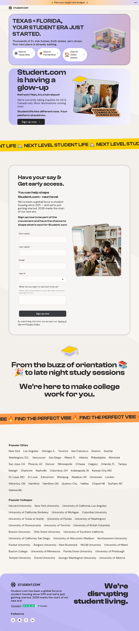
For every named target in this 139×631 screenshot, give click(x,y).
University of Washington (90, 518)
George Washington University (77, 557)
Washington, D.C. (19, 457)
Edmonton (47, 477)
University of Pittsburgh (109, 551)
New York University (47, 505)
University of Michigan (65, 512)
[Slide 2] (136, 2)
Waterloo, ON (17, 483)
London (109, 477)
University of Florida (59, 518)
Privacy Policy (33, 324)
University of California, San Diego (29, 538)
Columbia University (94, 512)
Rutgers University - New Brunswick (56, 544)
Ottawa (80, 464)
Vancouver (39, 457)
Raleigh (13, 470)
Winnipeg (63, 477)
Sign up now (29, 122)
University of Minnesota (45, 551)
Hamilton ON (50, 483)
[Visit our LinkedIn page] (32, 620)
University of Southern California (83, 531)
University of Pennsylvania (25, 525)
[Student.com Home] (19, 7)
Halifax (85, 483)
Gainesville (15, 490)
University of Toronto (57, 525)
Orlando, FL (108, 464)
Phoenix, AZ (35, 464)
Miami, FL (70, 457)
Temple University (20, 557)
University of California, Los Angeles (84, 505)
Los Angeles (30, 451)
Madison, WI (79, 477)
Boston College (18, 551)
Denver (50, 464)
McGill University (91, 544)
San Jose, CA (17, 464)
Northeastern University (112, 538)
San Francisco (79, 451)
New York (14, 451)
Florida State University (77, 551)
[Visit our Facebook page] (26, 620)
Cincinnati (96, 477)
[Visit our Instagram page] (19, 620)
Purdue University (19, 544)
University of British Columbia (91, 525)
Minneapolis (65, 464)
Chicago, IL (48, 451)
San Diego (55, 457)
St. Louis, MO (17, 477)
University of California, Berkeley (28, 512)
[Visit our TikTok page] (13, 620)
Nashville (41, 470)
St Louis (33, 477)
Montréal (114, 457)
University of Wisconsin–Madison (73, 538)
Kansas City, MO (102, 470)
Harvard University (20, 505)
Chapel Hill (98, 483)
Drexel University (44, 557)
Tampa (122, 464)
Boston (96, 451)
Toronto (63, 451)
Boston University (20, 531)
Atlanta (83, 457)
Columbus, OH (59, 470)
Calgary (93, 464)
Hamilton (34, 483)
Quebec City (69, 483)
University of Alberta (112, 557)
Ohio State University (47, 531)
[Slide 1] (133, 2)
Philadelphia (98, 457)
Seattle (108, 451)
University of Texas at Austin (26, 518)
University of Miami (116, 544)
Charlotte (27, 470)
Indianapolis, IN (80, 470)
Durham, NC (115, 483)
